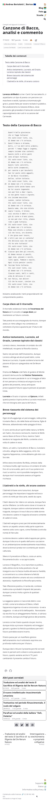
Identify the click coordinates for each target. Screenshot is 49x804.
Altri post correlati (13, 677)
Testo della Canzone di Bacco (17, 62)
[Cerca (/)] (44, 18)
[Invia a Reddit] (27, 725)
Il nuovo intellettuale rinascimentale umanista (22, 694)
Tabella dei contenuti (15, 56)
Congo (19, 798)
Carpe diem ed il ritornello (18, 66)
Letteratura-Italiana (10, 44)
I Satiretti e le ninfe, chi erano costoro (23, 81)
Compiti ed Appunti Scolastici (14, 24)
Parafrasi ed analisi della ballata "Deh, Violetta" (22, 714)
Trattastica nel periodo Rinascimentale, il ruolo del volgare (24, 704)
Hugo (13, 798)
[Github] (10, 670)
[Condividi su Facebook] (16, 725)
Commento (28, 44)
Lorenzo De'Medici (10, 48)
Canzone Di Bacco (39, 44)
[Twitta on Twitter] (22, 725)
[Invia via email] (32, 725)
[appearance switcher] (37, 796)
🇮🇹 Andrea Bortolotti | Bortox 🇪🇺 (19, 4)
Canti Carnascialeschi (24, 48)
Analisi (20, 44)
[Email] (6, 670)
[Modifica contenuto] (36, 40)
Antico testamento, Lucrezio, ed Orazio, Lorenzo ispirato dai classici (24, 70)
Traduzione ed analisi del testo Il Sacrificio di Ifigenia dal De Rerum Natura (24, 684)
